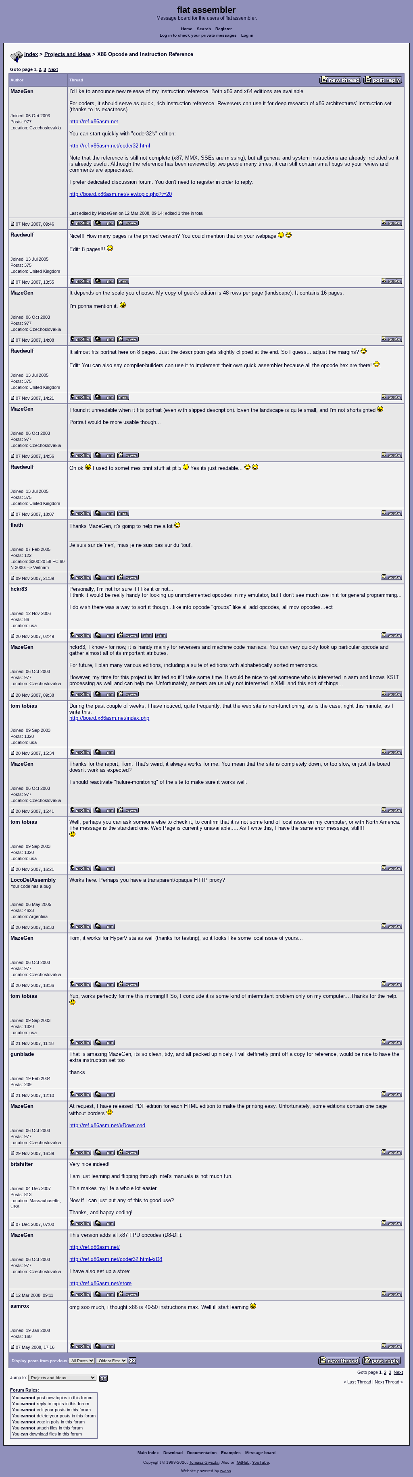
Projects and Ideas (67, 54)
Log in (247, 35)
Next (53, 69)
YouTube (260, 1462)
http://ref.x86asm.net (93, 121)
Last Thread (359, 1381)
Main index (148, 1452)
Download (173, 1452)
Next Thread (387, 1381)
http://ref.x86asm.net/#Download (107, 1125)
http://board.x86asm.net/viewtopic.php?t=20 (120, 194)
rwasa (225, 1471)
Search (204, 29)
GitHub (243, 1462)
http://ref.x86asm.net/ (94, 1247)
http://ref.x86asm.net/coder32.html (109, 146)
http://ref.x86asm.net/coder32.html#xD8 (115, 1259)
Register (223, 29)
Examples (231, 1452)
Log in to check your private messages (198, 35)
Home (186, 29)
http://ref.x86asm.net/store (100, 1283)
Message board (260, 1452)
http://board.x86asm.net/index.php (109, 718)
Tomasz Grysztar (204, 1462)
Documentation (202, 1452)
